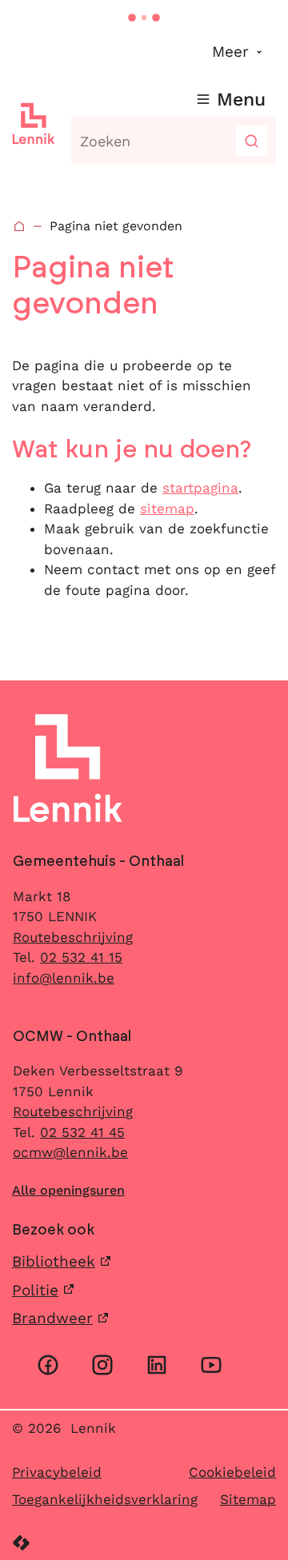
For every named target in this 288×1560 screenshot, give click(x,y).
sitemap (167, 509)
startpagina (200, 488)
